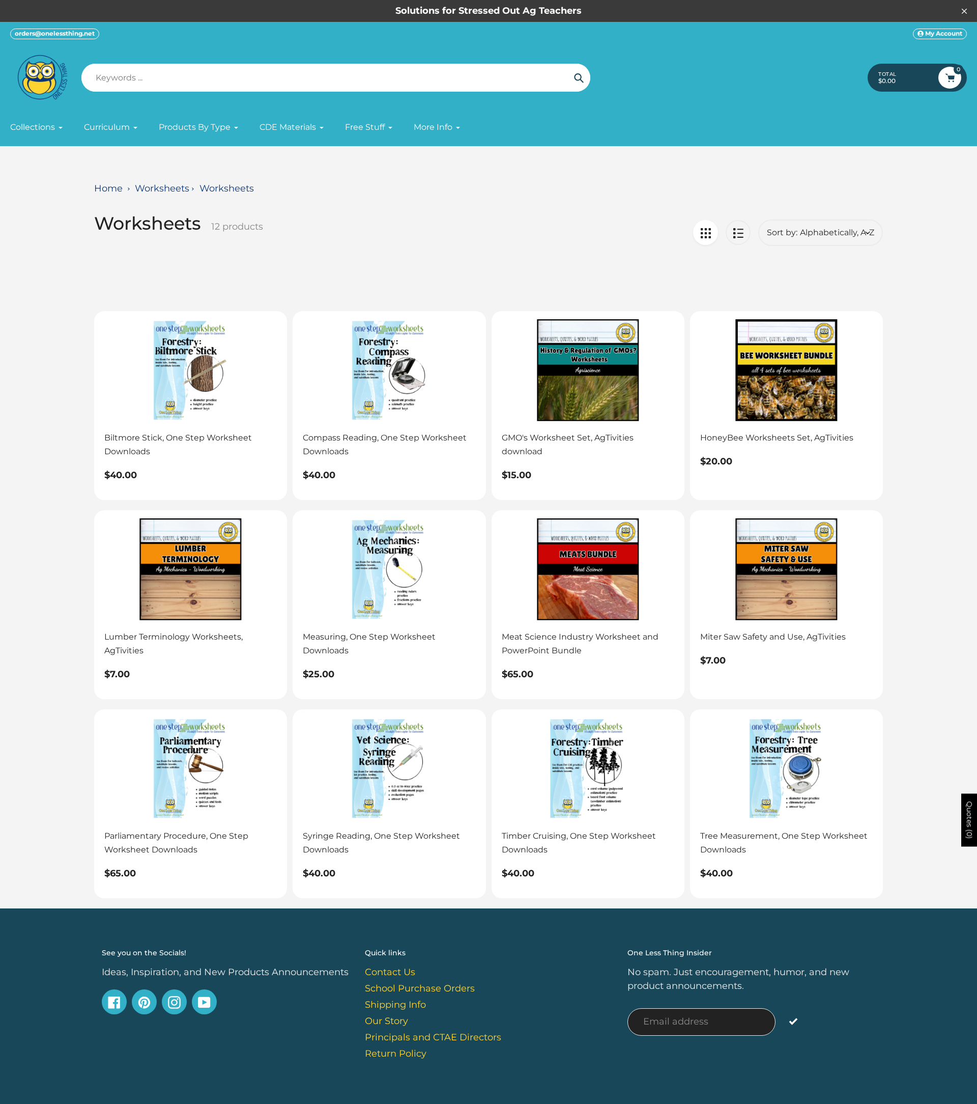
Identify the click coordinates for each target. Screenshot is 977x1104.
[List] (738, 232)
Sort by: (782, 232)
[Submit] (793, 1020)
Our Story (386, 1021)
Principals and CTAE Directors (433, 1037)
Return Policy (395, 1053)
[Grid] (705, 232)
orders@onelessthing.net (55, 33)
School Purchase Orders (420, 988)
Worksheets (162, 188)
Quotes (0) (969, 820)
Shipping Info (395, 1004)
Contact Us (390, 972)
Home (108, 188)
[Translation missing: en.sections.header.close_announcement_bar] (964, 11)
